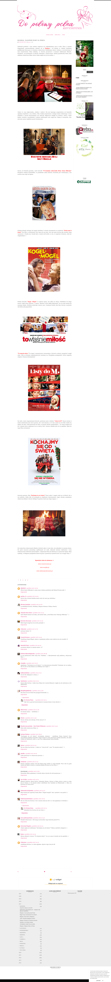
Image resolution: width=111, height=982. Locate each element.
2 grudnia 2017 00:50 (35, 645)
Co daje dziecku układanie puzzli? (84, 84)
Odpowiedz (24, 592)
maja (21, 941)
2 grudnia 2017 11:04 (33, 681)
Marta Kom (24, 709)
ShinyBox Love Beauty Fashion (26, 922)
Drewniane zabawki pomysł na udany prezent (84, 96)
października (24, 930)
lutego (22, 947)
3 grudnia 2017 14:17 (39, 790)
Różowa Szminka (25, 604)
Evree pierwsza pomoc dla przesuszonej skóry (84, 88)
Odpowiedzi (25, 697)
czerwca (22, 939)
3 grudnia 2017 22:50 (39, 817)
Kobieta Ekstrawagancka (28, 653)
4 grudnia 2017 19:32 (37, 826)
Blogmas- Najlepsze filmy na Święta (27, 926)
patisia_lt (23, 596)
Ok (102, 980)
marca (22, 945)
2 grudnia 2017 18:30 (36, 734)
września (23, 932)
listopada (23, 928)
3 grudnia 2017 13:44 (33, 779)
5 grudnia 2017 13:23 (30, 834)
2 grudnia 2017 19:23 (30, 745)
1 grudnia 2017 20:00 (32, 588)
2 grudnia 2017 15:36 (30, 718)
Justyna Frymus (25, 734)
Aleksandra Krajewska (27, 790)
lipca (21, 937)
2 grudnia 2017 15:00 (33, 709)
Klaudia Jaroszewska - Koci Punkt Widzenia (33, 726)
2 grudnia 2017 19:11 (41, 700)
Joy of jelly (24, 779)
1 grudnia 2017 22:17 (32, 629)
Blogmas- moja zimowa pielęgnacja (27, 916)
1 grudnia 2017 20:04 (32, 596)
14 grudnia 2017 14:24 (33, 842)
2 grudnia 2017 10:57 (35, 672)
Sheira (22, 718)
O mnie (63, 34)
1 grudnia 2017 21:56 (37, 620)
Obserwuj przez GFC (72, 893)
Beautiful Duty (25, 645)
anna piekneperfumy (26, 817)
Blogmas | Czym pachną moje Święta (27, 912)
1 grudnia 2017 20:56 (36, 604)
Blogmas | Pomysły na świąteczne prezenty (28, 920)
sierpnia (22, 934)
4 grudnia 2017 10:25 (41, 808)
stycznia (23, 950)
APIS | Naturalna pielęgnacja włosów (27, 918)
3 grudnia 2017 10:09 (34, 771)
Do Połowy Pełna (28, 700)
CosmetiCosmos (25, 637)
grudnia (22, 906)
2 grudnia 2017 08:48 (41, 653)
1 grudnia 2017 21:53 (38, 612)
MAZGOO (23, 588)
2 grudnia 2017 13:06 (37, 690)
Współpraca (57, 34)
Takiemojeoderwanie (27, 798)
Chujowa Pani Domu (26, 612)
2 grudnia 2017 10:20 (32, 663)
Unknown (23, 629)
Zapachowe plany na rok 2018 (26, 907)
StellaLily (23, 761)
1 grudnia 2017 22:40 (36, 637)
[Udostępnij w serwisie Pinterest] (28, 580)
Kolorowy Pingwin (26, 826)
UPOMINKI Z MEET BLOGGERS (27, 924)
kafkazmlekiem (25, 672)
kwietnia (23, 943)
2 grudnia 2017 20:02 (31, 753)
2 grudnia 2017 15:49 (52, 726)
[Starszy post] (71, 871)
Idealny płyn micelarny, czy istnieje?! (84, 92)
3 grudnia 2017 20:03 (39, 798)
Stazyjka (23, 663)
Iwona (22, 745)
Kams (22, 834)
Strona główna (49, 34)
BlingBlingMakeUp (26, 690)
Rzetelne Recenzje (26, 620)
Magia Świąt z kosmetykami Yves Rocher (28, 914)
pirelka (23, 753)
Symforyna (24, 681)
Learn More (98, 980)
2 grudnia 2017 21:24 (32, 761)
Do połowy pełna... (28, 980)
